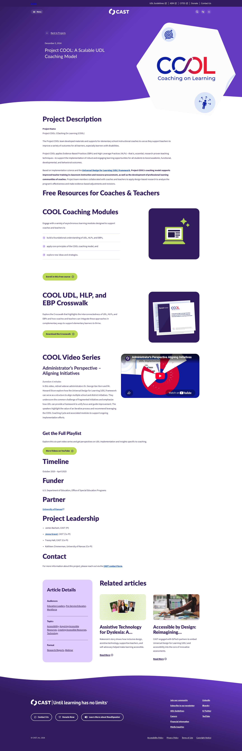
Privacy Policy (172, 738)
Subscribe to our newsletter (182, 706)
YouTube (206, 716)
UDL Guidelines (157, 3)
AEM (172, 3)
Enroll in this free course (58, 276)
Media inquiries (177, 727)
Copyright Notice (203, 738)
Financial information (179, 722)
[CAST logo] (119, 12)
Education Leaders (56, 606)
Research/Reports (55, 650)
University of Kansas (52, 509)
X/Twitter (206, 711)
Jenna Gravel (51, 534)
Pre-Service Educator (76, 606)
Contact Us (206, 3)
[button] (203, 12)
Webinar (69, 650)
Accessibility (53, 626)
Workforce (52, 609)
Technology (52, 633)
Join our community (179, 700)
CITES (182, 3)
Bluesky (206, 706)
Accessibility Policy (155, 738)
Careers (173, 716)
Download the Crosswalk (58, 334)
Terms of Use (187, 738)
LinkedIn (206, 700)
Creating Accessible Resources (72, 629)
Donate (194, 3)
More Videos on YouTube (58, 450)
